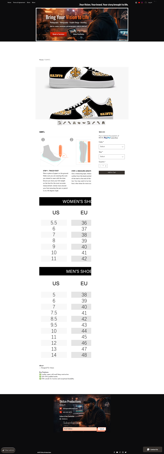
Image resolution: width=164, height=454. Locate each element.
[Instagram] (142, 3)
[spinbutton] (103, 166)
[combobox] (112, 146)
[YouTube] (139, 3)
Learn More (114, 138)
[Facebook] (136, 3)
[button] (155, 1)
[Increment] (106, 166)
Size (101, 152)
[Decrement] (100, 166)
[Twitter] (126, 452)
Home (41, 60)
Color (101, 142)
